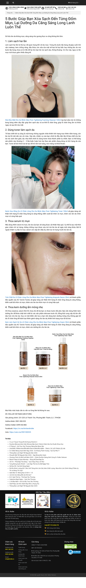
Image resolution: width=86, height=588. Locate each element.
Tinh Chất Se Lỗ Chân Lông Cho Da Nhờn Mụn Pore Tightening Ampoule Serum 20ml (37, 297)
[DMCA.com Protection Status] (70, 546)
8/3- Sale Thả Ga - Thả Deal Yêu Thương (22, 477)
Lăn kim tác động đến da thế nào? (20, 475)
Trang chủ (10, 13)
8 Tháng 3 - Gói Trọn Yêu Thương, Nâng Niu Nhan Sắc (26, 446)
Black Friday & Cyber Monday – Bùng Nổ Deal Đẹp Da (26, 459)
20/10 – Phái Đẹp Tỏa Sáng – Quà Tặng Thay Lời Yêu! (26, 462)
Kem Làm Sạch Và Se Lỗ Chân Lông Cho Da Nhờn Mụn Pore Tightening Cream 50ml (37, 322)
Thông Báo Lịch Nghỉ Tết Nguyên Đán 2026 (23, 453)
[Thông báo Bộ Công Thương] (74, 552)
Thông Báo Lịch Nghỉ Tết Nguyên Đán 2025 (23, 486)
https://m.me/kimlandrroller (23, 428)
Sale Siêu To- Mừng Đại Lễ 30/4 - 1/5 (21, 473)
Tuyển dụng (21, 547)
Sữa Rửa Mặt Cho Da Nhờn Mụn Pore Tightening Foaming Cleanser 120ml (33, 120)
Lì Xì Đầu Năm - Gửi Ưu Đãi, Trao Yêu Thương (23, 481)
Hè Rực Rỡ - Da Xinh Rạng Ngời (19, 466)
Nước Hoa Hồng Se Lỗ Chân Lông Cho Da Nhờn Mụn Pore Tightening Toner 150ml (36, 211)
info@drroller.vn (9, 559)
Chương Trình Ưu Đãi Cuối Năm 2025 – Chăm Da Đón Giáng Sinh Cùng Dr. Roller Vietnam (38, 457)
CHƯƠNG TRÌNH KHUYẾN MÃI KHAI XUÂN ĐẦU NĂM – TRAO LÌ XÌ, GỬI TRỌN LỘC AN (37, 448)
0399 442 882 (62, 7)
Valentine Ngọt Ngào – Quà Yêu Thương (22, 479)
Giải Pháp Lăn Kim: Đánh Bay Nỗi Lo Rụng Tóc (24, 484)
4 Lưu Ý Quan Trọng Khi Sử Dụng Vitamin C (23, 442)
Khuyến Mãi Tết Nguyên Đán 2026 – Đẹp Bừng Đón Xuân (27, 455)
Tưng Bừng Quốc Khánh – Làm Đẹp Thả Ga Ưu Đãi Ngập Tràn (29, 464)
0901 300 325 (72, 7)
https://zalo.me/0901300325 (20, 432)
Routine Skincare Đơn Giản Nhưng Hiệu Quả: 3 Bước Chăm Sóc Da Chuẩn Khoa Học (36, 444)
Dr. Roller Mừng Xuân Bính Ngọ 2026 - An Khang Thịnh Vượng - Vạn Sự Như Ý (34, 451)
